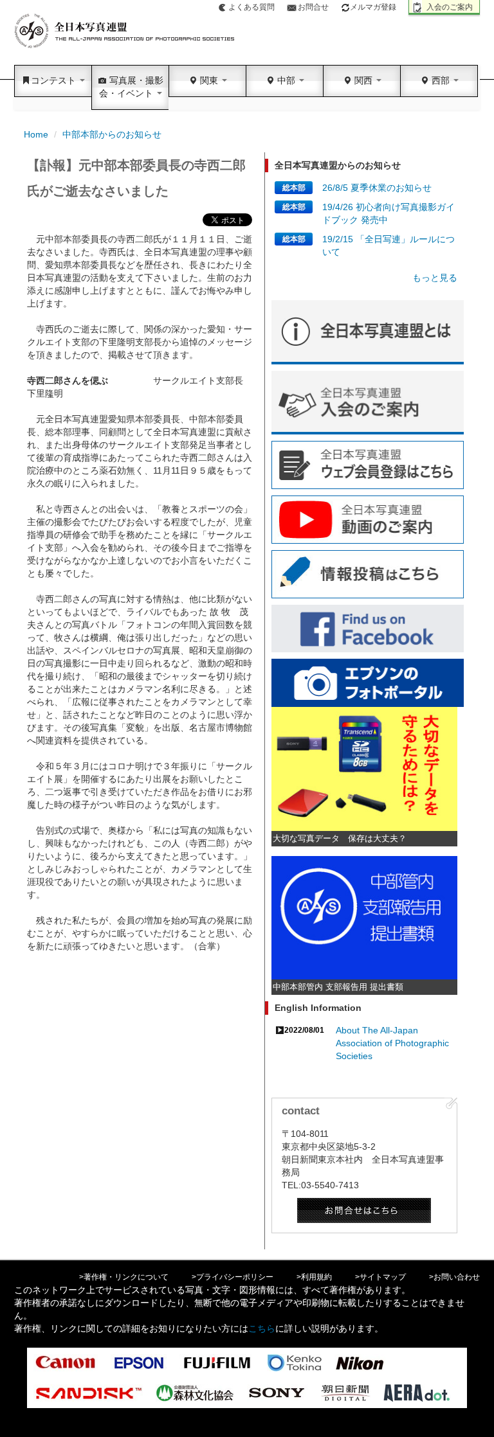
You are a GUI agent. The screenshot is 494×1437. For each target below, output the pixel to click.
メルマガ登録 (373, 7)
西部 (440, 80)
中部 (286, 80)
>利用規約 (314, 1276)
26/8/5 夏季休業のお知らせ (377, 188)
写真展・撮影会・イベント (131, 86)
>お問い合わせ (454, 1276)
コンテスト (54, 80)
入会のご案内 (449, 7)
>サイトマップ (380, 1276)
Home (36, 134)
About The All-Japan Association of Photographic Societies (392, 1043)
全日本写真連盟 (125, 31)
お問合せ (313, 7)
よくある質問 (251, 7)
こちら (261, 1328)
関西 (363, 80)
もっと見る (434, 277)
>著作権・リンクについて (124, 1276)
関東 (209, 80)
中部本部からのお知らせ (111, 134)
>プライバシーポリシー (232, 1276)
